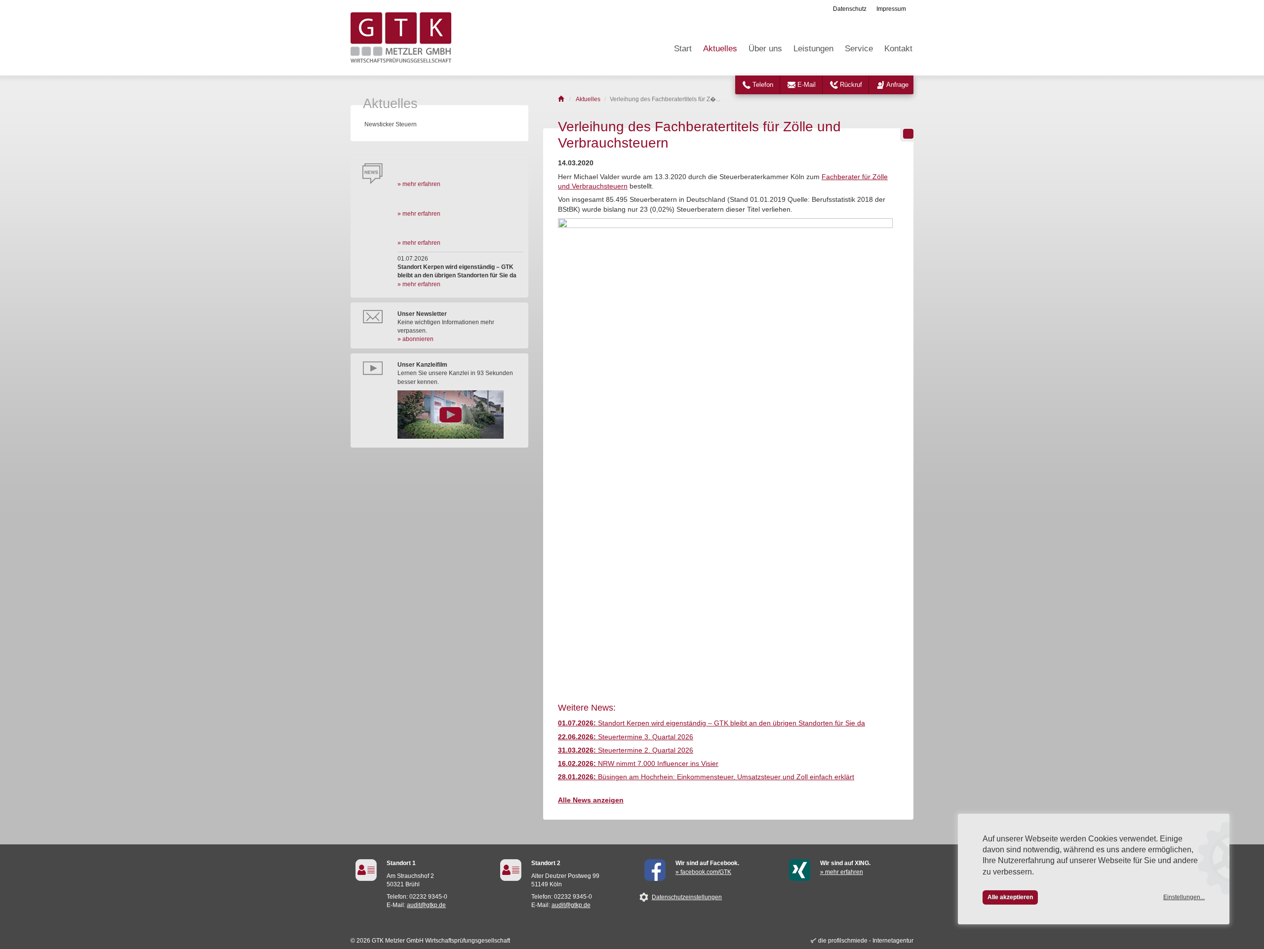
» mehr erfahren (418, 184)
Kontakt (898, 48)
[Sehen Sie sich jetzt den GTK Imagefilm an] (460, 414)
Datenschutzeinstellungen (687, 897)
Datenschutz (850, 8)
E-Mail (806, 84)
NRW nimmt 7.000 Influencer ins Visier (638, 763)
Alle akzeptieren (1010, 897)
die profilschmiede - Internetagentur (865, 940)
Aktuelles (720, 48)
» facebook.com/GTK (703, 872)
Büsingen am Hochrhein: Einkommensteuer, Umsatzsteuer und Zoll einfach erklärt (706, 777)
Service (859, 48)
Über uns (765, 48)
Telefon (762, 84)
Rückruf (851, 84)
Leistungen (813, 48)
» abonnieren (415, 339)
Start (683, 48)
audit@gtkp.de (426, 905)
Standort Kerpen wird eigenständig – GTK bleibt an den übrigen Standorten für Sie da (711, 723)
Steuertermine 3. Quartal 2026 (625, 737)
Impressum (891, 8)
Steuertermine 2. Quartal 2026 (625, 750)
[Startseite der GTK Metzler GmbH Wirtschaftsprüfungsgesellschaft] (561, 99)
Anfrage (897, 84)
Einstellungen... (1184, 897)
